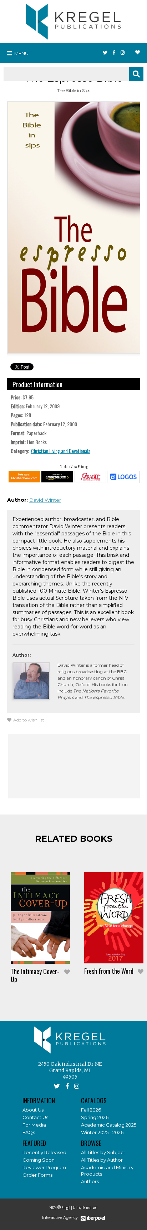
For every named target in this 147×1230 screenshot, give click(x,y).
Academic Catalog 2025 (108, 1125)
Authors (90, 1181)
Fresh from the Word (108, 971)
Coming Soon (38, 1160)
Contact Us (35, 1117)
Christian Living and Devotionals (60, 450)
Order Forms (37, 1175)
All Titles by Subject (103, 1152)
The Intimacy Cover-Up (35, 975)
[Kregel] (73, 20)
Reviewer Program (44, 1167)
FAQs (28, 1132)
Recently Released (44, 1152)
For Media (34, 1125)
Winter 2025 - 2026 (102, 1132)
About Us (33, 1110)
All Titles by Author (102, 1160)
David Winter (45, 500)
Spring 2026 (94, 1117)
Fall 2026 (91, 1110)
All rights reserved (85, 1207)
